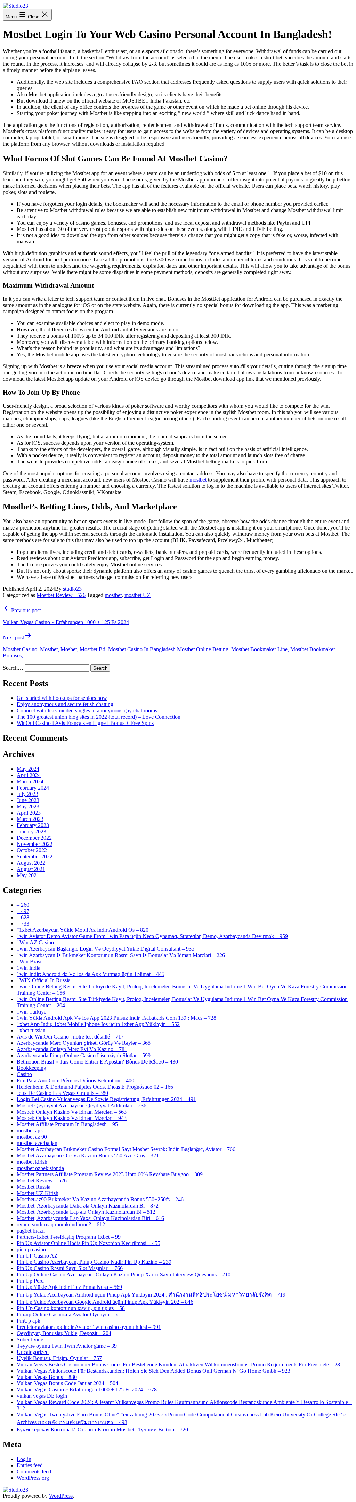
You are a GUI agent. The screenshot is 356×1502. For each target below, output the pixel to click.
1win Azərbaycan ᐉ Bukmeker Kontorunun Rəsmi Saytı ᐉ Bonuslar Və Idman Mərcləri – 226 (121, 955)
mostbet (198, 480)
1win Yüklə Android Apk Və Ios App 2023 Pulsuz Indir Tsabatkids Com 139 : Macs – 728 (116, 1018)
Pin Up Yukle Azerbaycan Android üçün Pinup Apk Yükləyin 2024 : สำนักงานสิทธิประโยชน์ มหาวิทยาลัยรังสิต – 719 (151, 1295)
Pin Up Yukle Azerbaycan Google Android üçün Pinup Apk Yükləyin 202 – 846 (105, 1302)
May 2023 (28, 806)
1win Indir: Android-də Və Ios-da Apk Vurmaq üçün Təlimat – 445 (90, 974)
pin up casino (31, 1249)
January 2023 (31, 831)
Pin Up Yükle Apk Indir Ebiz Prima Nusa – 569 (69, 1287)
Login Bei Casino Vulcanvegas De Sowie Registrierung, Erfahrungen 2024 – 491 (106, 1099)
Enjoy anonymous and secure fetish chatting (65, 704)
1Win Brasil (30, 961)
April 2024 (29, 775)
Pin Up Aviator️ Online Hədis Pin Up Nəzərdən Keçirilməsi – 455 (88, 1243)
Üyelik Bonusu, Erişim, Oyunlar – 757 (59, 1358)
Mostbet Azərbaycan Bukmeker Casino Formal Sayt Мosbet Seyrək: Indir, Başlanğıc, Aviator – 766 (126, 1149)
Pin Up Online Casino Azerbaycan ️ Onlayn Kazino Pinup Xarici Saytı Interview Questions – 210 (123, 1274)
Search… (13, 668)
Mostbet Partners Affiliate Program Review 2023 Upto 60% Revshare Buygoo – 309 (110, 1174)
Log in (24, 1459)
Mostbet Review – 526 (42, 1181)
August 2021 (31, 869)
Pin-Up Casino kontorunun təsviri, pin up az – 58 (71, 1308)
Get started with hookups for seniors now (62, 698)
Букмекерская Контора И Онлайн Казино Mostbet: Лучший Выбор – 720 (102, 1429)
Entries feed (30, 1465)
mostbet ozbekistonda (40, 1168)
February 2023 (33, 825)
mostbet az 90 (32, 1137)
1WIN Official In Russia (44, 980)
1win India (28, 968)
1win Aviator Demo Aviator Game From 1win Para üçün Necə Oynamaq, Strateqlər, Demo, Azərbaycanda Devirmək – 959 (152, 936)
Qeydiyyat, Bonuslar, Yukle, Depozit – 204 (64, 1333)
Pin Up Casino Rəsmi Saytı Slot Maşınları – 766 (70, 1268)
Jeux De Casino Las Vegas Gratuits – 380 (62, 1093)
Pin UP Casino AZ (37, 1256)
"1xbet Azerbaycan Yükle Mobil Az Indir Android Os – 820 (82, 930)
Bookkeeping (31, 1068)
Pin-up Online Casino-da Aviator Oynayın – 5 (67, 1314)
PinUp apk (28, 1321)
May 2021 (28, 875)
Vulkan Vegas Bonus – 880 (47, 1377)
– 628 (23, 917)
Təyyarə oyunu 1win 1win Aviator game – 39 (67, 1346)
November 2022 (34, 844)
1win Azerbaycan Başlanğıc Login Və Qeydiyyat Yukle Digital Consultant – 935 (105, 949)
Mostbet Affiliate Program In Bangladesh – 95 (67, 1124)
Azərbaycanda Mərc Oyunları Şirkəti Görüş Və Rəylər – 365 (84, 1043)
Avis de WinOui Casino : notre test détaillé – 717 (70, 1037)
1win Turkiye (31, 1012)
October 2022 (32, 850)
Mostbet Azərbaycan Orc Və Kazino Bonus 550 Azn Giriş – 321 (88, 1155)
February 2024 (33, 788)
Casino (24, 1074)
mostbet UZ (137, 595)
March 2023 (30, 819)
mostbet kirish (32, 1162)
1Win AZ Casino (35, 942)
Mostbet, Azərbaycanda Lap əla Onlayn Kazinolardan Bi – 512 (86, 1212)
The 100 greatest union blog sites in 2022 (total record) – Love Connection (98, 717)
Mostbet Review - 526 (61, 595)
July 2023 (27, 794)
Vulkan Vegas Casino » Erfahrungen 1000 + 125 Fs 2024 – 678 (87, 1389)
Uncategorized (33, 1352)
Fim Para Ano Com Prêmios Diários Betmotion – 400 (75, 1080)
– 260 (23, 905)
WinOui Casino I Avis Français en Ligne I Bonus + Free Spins (85, 723)
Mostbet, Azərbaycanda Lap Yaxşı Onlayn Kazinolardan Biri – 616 (90, 1218)
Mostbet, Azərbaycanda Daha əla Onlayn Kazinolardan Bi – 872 (88, 1206)
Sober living (30, 1339)
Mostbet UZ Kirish (37, 1193)
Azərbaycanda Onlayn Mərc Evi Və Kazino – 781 (72, 1049)
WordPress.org (33, 1478)
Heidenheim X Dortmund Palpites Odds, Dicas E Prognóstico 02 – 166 (95, 1087)
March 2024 (30, 781)
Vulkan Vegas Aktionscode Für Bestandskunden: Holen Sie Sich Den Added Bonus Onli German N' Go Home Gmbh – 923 (153, 1371)
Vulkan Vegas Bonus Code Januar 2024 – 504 (67, 1383)
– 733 (23, 924)
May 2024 (28, 769)
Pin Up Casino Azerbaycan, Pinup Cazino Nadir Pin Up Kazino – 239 (94, 1262)
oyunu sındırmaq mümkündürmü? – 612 (61, 1224)
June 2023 (28, 800)
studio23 (72, 589)
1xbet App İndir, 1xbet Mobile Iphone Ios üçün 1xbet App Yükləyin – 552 (98, 1024)
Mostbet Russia (33, 1187)
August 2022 (31, 863)
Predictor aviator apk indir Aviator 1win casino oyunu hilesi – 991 (89, 1327)
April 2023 (29, 813)
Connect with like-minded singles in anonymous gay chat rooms (87, 710)
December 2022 (34, 838)
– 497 (23, 911)
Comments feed (34, 1472)
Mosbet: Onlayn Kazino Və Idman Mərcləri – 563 (72, 1112)
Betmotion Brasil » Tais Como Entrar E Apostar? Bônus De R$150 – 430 (97, 1062)
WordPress (61, 1496)
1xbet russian (31, 1030)
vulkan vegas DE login (42, 1396)
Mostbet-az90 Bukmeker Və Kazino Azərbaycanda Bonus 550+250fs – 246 (100, 1199)
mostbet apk (30, 1130)
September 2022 (34, 856)
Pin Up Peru (30, 1281)
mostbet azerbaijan (37, 1143)
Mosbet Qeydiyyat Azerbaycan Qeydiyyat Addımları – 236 (81, 1105)
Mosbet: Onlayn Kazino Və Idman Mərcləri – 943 (72, 1118)
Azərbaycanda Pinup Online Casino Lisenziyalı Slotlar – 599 (84, 1055)
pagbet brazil (31, 1231)
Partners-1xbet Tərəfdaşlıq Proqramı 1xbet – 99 (69, 1237)
